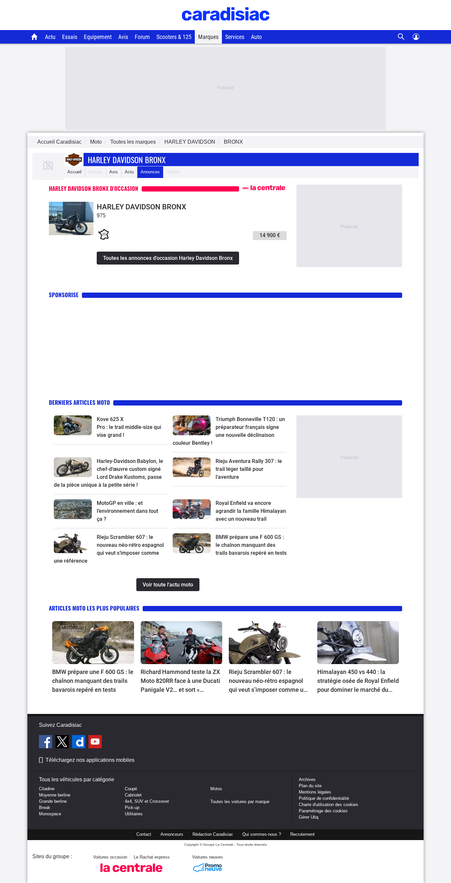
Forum (142, 36)
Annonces (150, 171)
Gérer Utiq (308, 817)
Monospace (50, 813)
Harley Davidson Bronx (127, 159)
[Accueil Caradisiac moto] (34, 36)
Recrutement (302, 834)
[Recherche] (401, 37)
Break (44, 807)
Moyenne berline (54, 795)
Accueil (74, 171)
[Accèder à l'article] (73, 425)
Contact (143, 834)
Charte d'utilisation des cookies (328, 804)
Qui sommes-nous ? (261, 834)
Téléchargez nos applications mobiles (90, 760)
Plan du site (310, 785)
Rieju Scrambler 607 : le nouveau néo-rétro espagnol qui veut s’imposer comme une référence (269, 681)
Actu (50, 36)
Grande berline (53, 801)
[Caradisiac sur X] (62, 742)
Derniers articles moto (79, 402)
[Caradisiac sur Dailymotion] (79, 742)
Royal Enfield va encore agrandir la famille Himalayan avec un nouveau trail (251, 511)
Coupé (131, 788)
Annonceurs (171, 834)
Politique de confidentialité (324, 798)
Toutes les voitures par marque (239, 801)
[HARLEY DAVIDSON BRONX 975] (71, 233)
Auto (256, 36)
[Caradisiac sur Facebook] (46, 742)
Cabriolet (133, 795)
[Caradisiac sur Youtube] (95, 742)
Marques (208, 36)
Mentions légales (315, 792)
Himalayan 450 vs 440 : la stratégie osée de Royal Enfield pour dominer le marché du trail (358, 681)
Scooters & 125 (173, 36)
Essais (69, 36)
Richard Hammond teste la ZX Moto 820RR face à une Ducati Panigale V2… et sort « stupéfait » (180, 681)
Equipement (98, 36)
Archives (307, 779)
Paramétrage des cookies (323, 810)
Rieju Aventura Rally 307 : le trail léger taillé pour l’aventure (249, 469)
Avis (123, 36)
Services (234, 36)
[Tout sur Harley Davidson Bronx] (48, 173)
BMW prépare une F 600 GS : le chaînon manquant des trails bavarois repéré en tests (251, 545)
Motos (216, 788)
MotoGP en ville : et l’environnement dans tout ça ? (127, 511)
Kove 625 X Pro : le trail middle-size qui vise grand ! (129, 427)
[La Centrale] (131, 873)
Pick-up (132, 807)
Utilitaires (134, 813)
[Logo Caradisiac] (225, 26)
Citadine (46, 788)
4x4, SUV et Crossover (147, 801)
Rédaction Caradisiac (212, 834)
